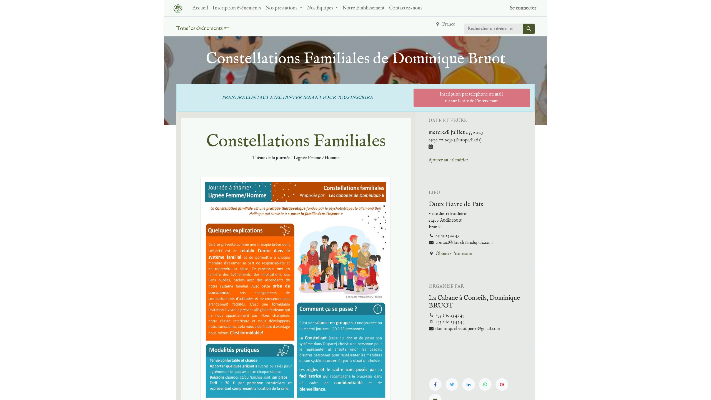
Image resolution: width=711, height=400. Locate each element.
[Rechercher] (529, 29)
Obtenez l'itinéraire (453, 254)
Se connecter (523, 8)
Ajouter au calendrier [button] (448, 160)
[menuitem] (200, 8)
